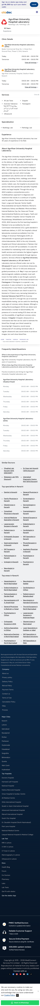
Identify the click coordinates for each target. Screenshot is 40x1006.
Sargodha (5, 753)
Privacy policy (7, 677)
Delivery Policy (7, 682)
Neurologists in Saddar (28, 582)
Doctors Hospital (8, 778)
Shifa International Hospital (11, 802)
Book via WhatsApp (21, 1003)
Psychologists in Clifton (10, 614)
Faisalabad (6, 749)
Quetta (4, 761)
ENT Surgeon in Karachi (9, 550)
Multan (4, 737)
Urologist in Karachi (11, 562)
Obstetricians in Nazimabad (29, 623)
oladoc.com (34, 965)
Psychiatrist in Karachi (28, 563)
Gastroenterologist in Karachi (11, 544)
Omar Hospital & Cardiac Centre (13, 794)
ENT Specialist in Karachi (29, 538)
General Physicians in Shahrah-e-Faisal (11, 608)
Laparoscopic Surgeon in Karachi (11, 525)
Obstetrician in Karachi (9, 506)
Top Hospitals (7, 774)
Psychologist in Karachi (28, 557)
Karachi (15, 339)
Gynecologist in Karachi (29, 500)
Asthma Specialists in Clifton (11, 629)
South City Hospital (9, 818)
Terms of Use (7, 698)
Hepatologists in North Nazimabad (10, 582)
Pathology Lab (27, 128)
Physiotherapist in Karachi (29, 544)
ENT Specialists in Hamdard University (30, 635)
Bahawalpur (6, 757)
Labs (3, 883)
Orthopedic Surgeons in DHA (10, 623)
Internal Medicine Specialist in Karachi (11, 519)
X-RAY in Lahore (7, 847)
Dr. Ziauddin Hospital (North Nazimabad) (16, 822)
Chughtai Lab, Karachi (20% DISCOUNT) (9, 470)
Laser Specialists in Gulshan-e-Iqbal (30, 629)
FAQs (4, 706)
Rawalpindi (6, 733)
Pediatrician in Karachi (9, 531)
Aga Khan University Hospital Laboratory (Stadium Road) (20, 70)
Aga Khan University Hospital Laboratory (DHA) (20, 45)
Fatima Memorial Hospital (11, 790)
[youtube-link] (20, 974)
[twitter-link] (10, 974)
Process (5, 710)
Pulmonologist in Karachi (10, 557)
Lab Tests (5, 887)
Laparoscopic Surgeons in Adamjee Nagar (29, 615)
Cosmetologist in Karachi (29, 512)
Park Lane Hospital (8, 826)
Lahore (4, 725)
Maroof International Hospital (12, 814)
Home (2, 339)
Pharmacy (5, 879)
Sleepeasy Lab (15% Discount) (11, 478)
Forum (4, 871)
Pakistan (8, 339)
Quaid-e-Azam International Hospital (15, 806)
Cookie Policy (9, 995)
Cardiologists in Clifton (29, 589)
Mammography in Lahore (11, 855)
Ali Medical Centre (8, 798)
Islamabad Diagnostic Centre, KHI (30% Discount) (30, 479)
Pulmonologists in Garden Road (10, 595)
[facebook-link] (13, 974)
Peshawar (5, 741)
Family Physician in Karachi (11, 500)
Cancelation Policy (8, 702)
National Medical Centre (10, 831)
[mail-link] (24, 974)
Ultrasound (8, 114)
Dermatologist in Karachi (29, 506)
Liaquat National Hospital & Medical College (17, 835)
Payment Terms (7, 690)
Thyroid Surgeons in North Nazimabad (30, 608)
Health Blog (6, 867)
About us (5, 673)
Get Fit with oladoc (8, 891)
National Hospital (8, 786)
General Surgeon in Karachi (30, 519)
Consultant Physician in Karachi (11, 512)
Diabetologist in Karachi (29, 525)
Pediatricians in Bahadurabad (29, 595)
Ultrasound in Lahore (9, 859)
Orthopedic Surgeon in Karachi (11, 538)
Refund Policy (7, 686)
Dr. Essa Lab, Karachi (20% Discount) (30, 469)
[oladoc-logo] (7, 12)
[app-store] (12, 902)
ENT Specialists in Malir (29, 642)
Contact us (6, 694)
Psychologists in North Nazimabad (10, 642)
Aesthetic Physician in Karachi (30, 550)
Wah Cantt (5, 765)
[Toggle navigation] (36, 12)
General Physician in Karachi (30, 493)
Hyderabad (6, 770)
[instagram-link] (17, 974)
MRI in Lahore (6, 843)
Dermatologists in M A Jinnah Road (11, 601)
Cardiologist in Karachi (28, 531)
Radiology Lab (8, 128)
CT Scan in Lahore (8, 851)
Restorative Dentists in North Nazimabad (11, 635)
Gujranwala (6, 745)
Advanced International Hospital (13, 810)
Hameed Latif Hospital (10, 782)
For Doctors (6, 875)
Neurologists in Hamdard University (30, 601)
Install (34, 4)
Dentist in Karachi (10, 492)
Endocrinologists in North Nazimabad (11, 589)
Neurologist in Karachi (9, 569)
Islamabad (5, 729)
